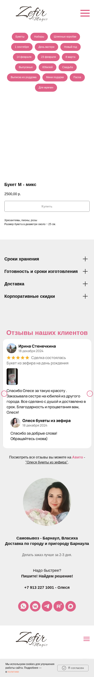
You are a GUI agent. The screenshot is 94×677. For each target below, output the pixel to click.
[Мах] (70, 606)
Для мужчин (46, 87)
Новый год (70, 46)
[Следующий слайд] (90, 394)
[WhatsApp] (23, 606)
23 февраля (48, 57)
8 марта (70, 57)
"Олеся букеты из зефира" (46, 462)
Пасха (77, 77)
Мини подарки (55, 77)
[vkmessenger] (35, 606)
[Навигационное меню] (85, 13)
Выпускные (26, 67)
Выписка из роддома (24, 77)
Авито (77, 457)
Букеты (20, 36)
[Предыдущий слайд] (4, 394)
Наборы (39, 36)
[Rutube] (59, 606)
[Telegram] (47, 606)
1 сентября (22, 46)
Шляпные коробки (65, 36)
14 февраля (24, 57)
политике (13, 671)
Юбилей (47, 67)
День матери (46, 46)
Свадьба (67, 67)
